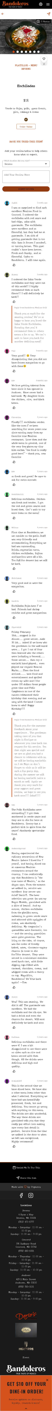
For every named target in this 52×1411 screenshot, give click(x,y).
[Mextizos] (26, 1346)
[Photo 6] (34, 52)
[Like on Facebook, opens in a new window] (21, 1195)
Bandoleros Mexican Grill (26, 1369)
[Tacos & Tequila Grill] (26, 1329)
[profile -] (40, 4)
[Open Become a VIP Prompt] (26, 1408)
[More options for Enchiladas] (43, 58)
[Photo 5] (30, 52)
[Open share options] (48, 14)
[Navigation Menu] (48, 4)
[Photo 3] (22, 52)
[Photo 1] (13, 52)
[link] (26, 126)
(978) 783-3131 (26, 1286)
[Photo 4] (26, 52)
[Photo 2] (17, 52)
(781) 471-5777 (26, 1221)
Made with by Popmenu (21, 1186)
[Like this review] (15, 265)
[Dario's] (26, 1315)
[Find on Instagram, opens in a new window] (30, 1195)
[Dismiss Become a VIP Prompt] (47, 1380)
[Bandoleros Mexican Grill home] (15, 4)
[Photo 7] (38, 52)
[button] (3, 14)
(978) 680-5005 (26, 1250)
